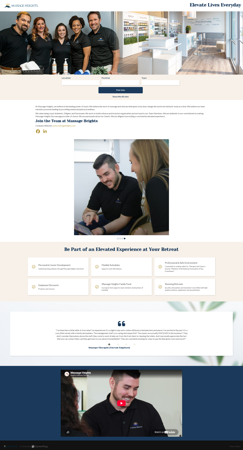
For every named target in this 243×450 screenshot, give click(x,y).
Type (144, 78)
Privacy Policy (235, 419)
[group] (121, 173)
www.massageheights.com (64, 125)
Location (66, 78)
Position (106, 78)
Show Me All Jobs (121, 96)
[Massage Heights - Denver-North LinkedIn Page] (44, 131)
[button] (118, 211)
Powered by (26, 419)
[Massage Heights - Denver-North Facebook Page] (37, 131)
